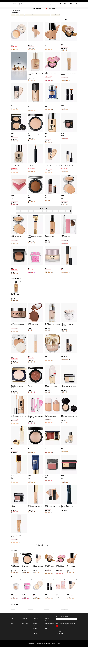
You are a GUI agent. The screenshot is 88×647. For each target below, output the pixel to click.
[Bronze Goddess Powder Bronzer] (35, 312)
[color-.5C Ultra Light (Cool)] (30, 511)
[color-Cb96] (31, 392)
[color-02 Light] (65, 331)
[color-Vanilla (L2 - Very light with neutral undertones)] (63, 272)
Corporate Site (46, 620)
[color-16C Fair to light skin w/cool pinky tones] (49, 422)
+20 (69, 109)
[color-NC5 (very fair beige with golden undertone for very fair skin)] (30, 110)
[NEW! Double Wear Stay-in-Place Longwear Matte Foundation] (35, 61)
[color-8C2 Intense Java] (13, 300)
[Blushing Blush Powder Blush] (69, 224)
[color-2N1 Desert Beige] (28, 242)
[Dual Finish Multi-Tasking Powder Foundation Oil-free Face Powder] (19, 122)
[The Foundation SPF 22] (52, 343)
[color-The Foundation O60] (51, 360)
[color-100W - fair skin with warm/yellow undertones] (32, 49)
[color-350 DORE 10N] (67, 80)
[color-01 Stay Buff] (14, 243)
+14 (52, 422)
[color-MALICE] (66, 138)
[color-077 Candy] (34, 423)
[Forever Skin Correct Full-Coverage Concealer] (69, 153)
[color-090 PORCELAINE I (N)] (13, 140)
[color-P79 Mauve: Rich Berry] (17, 204)
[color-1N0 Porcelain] (31, 242)
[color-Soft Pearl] (45, 109)
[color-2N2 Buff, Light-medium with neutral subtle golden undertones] (28, 80)
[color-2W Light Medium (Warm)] (28, 511)
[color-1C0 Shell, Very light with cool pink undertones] (31, 80)
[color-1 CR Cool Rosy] (49, 598)
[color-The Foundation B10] (45, 360)
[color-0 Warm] (14, 109)
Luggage (53, 8)
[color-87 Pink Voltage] (60, 573)
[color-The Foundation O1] (49, 360)
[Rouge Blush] (19, 494)
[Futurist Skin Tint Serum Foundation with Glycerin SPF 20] (16, 286)
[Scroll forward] (70, 211)
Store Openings (35, 631)
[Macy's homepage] (11, 10)
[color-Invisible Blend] (13, 331)
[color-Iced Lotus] (62, 243)
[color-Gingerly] (32, 392)
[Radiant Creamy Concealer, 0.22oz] (69, 255)
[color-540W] (46, 272)
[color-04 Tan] (67, 331)
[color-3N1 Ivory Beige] (11, 300)
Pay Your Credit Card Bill (25, 625)
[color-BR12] (65, 359)
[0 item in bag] (76, 4)
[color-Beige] (28, 171)
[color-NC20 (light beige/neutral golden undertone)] (46, 242)
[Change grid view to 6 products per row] (66, 19)
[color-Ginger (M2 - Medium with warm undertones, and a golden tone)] (66, 272)
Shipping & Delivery (13, 625)
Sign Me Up (66, 618)
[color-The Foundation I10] (46, 360)
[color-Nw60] (27, 572)
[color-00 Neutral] (11, 109)
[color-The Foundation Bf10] (48, 360)
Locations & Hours (35, 618)
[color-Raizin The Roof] (28, 392)
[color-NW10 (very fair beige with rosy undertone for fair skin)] (31, 110)
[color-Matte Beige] (63, 204)
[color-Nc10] (34, 139)
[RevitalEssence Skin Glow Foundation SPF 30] (52, 374)
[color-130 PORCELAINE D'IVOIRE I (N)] (16, 140)
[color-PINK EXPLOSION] (65, 138)
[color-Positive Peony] (51, 452)
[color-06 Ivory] (16, 362)
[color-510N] (48, 272)
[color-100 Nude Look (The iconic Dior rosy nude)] (11, 511)
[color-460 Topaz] (48, 392)
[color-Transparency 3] (16, 331)
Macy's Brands (35, 623)
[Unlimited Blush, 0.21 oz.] (52, 464)
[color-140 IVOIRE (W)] (17, 140)
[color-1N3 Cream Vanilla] (30, 482)
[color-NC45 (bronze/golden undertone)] (45, 242)
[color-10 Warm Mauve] (49, 480)
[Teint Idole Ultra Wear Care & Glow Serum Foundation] (19, 523)
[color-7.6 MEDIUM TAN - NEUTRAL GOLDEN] (73, 572)
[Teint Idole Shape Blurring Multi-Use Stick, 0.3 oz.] (52, 494)
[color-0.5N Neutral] (63, 109)
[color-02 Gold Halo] (13, 598)
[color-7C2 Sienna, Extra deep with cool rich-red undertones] (14, 572)
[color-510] (65, 482)
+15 (69, 80)
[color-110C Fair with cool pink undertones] (14, 542)
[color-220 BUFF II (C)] (11, 140)
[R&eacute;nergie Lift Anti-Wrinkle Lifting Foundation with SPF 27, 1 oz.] (69, 61)
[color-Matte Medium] (67, 204)
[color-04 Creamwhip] (11, 362)
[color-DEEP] (45, 200)
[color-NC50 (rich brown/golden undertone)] (51, 242)
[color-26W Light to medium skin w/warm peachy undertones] (45, 422)
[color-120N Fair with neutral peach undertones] (17, 542)
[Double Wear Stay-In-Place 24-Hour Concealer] (35, 494)
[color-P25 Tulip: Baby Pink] (11, 204)
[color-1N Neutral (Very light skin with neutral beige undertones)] (67, 392)
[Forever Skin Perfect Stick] (69, 92)
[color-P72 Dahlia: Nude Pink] (14, 204)
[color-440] (67, 482)
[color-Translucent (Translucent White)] (16, 49)
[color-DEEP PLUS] (49, 200)
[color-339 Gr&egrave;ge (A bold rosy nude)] (17, 511)
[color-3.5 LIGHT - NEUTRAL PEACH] (48, 49)
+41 (35, 49)
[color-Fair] (30, 362)
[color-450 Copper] (49, 392)
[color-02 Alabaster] (14, 362)
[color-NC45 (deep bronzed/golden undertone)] (31, 201)
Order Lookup (13, 620)
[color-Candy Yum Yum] (34, 392)
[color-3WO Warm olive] (66, 109)
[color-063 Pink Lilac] (34, 272)
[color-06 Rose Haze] (51, 80)
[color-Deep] (28, 330)
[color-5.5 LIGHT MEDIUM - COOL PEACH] (45, 49)
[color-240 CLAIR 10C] (63, 80)
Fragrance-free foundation (32, 607)
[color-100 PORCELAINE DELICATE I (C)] (14, 140)
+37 (52, 172)
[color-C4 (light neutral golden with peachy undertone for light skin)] (34, 110)
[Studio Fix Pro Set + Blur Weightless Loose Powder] (69, 404)
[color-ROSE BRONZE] (62, 138)
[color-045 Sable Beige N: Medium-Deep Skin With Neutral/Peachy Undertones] (48, 512)
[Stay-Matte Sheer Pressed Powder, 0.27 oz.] (19, 224)
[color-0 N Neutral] (46, 598)
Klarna (12, 618)
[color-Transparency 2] (14, 331)
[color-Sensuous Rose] (49, 452)
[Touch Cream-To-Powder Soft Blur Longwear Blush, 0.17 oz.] (19, 184)
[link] (19, 46)
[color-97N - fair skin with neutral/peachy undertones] (31, 49)
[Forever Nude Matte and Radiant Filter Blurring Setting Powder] (69, 312)
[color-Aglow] (63, 243)
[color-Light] (30, 330)
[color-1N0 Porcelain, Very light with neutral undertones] (34, 80)
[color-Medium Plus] (30, 452)
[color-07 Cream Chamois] (17, 362)
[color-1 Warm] (17, 109)
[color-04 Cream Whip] (16, 423)
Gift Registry (35, 636)
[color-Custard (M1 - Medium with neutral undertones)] (62, 272)
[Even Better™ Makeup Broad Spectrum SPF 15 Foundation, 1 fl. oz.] (52, 122)
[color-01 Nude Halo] (11, 598)
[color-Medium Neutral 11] (62, 50)
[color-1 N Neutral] (51, 598)
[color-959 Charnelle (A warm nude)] (16, 511)
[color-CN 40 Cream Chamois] (16, 172)
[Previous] (45, 31)
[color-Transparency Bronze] (11, 331)
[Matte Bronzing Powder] (19, 255)
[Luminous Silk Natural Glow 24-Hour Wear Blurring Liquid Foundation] (52, 31)
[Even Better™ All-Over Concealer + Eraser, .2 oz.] (35, 343)
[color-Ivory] (30, 171)
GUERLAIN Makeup (47, 607)
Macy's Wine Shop (35, 625)
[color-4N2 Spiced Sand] (34, 482)
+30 (19, 482)
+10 (52, 360)
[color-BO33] (65, 451)
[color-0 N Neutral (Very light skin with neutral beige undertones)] (62, 171)
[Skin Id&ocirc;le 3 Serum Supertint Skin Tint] (52, 404)
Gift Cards (23, 620)
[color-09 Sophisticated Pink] (51, 480)
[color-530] (63, 482)
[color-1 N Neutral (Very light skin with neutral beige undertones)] (66, 171)
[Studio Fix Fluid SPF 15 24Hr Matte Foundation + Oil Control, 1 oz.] (35, 92)
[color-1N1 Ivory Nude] (14, 393)
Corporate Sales (47, 618)
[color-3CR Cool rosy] (67, 109)
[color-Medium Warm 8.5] (63, 50)
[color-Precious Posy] (67, 243)
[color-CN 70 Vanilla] (17, 172)
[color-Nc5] (30, 139)
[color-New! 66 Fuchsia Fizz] (48, 80)
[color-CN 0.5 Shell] (46, 142)
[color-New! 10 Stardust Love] (45, 80)
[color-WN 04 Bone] (45, 142)
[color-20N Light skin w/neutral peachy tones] (51, 422)
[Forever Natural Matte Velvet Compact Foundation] (69, 374)
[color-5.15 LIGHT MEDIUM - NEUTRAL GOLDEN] (72, 572)
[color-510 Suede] (46, 392)
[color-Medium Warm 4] (66, 50)
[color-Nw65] (25, 572)
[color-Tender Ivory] (49, 109)
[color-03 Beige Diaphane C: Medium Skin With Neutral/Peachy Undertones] (46, 512)
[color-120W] (45, 272)
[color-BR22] (67, 359)
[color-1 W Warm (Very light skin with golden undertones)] (67, 171)
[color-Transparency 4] (17, 331)
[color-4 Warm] (38, 572)
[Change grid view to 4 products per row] (65, 19)
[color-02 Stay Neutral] (16, 243)
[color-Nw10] (32, 139)
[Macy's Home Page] (14, 4)
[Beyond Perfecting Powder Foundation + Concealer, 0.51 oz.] (19, 343)
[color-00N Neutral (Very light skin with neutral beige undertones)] (63, 392)
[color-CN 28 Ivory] (14, 172)
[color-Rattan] (31, 482)
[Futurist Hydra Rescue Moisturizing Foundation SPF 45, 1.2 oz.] (35, 224)
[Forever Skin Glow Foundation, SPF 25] (19, 92)
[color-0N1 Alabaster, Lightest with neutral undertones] (30, 80)
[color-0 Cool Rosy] (16, 109)
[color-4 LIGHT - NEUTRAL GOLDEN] (51, 49)
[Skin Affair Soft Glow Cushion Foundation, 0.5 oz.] (69, 31)
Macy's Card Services (25, 623)
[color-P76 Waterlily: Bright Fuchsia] (16, 204)
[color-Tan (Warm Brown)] (13, 49)
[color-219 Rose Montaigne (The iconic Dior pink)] (14, 511)
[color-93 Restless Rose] (59, 573)
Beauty (13, 10)
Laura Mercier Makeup (64, 607)
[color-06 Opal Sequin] (17, 598)
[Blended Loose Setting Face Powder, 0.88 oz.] (19, 312)
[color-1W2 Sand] (16, 393)
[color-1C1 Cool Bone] (30, 242)
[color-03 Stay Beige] (17, 243)
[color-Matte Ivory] (66, 204)
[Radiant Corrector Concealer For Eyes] (35, 153)
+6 (35, 171)
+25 (69, 171)
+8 (35, 452)
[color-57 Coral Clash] (57, 573)
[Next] (25, 31)
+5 (52, 80)
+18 (69, 359)
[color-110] (62, 482)
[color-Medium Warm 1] (67, 50)
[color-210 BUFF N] (62, 80)
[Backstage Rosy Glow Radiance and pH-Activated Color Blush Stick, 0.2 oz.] (35, 404)
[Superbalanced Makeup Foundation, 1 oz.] (19, 153)
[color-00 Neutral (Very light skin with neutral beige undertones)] (63, 171)
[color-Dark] (67, 422)
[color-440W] (49, 272)
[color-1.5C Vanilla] (14, 482)
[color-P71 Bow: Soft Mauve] (13, 204)
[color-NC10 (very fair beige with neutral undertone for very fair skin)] (28, 110)
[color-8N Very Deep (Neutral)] (32, 511)
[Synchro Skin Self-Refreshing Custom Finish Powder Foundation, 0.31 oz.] (69, 464)
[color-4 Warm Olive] (40, 572)
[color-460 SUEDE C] (66, 80)
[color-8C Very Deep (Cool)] (34, 511)
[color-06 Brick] (45, 480)
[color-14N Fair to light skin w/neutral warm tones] (48, 422)
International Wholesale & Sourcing (49, 623)
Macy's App (34, 620)
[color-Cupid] (66, 243)
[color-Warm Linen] (48, 109)
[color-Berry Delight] (65, 243)
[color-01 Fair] (63, 331)
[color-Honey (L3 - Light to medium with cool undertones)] (67, 272)
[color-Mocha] (31, 171)
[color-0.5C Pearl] (11, 482)
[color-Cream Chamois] (32, 362)
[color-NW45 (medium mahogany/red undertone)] (30, 201)
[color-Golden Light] (11, 273)
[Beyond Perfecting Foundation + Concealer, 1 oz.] (19, 404)
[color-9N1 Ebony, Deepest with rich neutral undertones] (16, 572)
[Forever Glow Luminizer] (16, 585)
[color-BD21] (66, 359)
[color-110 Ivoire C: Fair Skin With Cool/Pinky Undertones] (51, 512)
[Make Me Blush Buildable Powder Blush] (52, 61)
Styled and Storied (47, 631)
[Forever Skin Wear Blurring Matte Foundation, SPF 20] (52, 153)
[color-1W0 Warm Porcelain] (17, 393)
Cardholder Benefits (24, 618)
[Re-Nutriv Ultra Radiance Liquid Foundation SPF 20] (52, 312)
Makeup (16, 10)
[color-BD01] (63, 359)
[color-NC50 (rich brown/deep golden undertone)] (28, 201)
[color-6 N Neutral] (62, 109)
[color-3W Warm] (65, 109)
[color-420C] (51, 272)
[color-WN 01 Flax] (49, 142)
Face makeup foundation (14, 607)
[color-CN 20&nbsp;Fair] (13, 172)
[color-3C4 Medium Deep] (32, 482)
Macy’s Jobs (46, 625)
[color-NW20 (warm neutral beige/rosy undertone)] (34, 201)
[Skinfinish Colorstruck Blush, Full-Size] (35, 374)
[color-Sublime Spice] (46, 452)
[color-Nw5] (31, 139)
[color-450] (66, 482)
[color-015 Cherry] (32, 272)
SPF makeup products (64, 609)
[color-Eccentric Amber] (45, 452)
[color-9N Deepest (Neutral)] (31, 511)
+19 (52, 573)
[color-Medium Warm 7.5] (65, 50)
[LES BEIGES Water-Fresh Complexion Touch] (69, 343)
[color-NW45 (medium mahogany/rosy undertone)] (48, 242)
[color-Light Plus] (34, 452)
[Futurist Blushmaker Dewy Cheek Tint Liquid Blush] (52, 435)
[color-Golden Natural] (13, 273)
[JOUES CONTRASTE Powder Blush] (69, 122)
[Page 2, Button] (50, 545)
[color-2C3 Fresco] (49, 330)
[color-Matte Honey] (65, 204)
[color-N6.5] (24, 572)
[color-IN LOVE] (63, 138)
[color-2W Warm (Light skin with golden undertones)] (62, 392)
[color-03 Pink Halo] (14, 598)
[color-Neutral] (34, 362)
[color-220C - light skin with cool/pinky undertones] (28, 49)
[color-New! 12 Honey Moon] (46, 80)
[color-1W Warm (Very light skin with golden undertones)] (66, 392)
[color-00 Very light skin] (45, 598)
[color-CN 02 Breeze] (51, 142)
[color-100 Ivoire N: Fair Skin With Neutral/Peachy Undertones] (49, 512)
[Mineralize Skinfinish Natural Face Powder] (35, 435)
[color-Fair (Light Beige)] (17, 49)
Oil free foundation (30, 609)
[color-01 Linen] (14, 423)
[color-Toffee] (32, 171)
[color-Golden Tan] (14, 273)
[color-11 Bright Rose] (48, 480)
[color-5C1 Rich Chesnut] (14, 300)
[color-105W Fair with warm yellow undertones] (13, 542)
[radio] (11, 49)
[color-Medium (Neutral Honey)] (14, 49)
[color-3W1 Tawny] (46, 330)
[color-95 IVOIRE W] (65, 80)
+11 (69, 482)
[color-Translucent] (63, 422)
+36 (52, 49)
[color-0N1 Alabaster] (11, 393)
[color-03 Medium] (66, 331)
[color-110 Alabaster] (45, 392)
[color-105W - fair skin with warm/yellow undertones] (34, 49)
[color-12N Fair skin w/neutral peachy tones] (46, 422)
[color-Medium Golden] (31, 452)
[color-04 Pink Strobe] (16, 598)
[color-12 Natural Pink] (46, 480)
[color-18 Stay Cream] (13, 243)
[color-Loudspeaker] (30, 392)
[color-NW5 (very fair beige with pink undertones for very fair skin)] (32, 110)
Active (50, 8)
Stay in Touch (35, 628)
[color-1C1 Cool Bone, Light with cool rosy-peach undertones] (32, 80)
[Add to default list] (20, 281)
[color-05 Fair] (17, 423)
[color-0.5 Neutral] (13, 109)
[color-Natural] (16, 273)
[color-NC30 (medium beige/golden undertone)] (32, 201)
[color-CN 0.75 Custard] (48, 142)
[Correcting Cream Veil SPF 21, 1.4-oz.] (69, 494)
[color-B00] (63, 451)
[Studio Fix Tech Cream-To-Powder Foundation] (35, 184)
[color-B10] (62, 359)
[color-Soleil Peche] (51, 109)
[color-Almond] (34, 171)
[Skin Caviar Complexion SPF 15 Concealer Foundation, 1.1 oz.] (52, 92)
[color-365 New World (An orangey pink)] (13, 511)
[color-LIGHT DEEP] (48, 200)
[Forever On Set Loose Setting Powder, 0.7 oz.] (19, 31)
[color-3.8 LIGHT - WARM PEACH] (49, 49)
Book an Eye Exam (35, 633)
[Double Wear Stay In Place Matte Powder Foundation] (19, 374)
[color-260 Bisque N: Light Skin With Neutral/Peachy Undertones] (45, 512)
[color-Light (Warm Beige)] (11, 49)
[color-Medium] (17, 273)
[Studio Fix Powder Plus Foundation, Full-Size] (35, 122)
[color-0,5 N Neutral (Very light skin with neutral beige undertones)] (65, 171)
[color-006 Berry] (30, 272)
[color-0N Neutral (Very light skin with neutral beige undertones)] (65, 392)
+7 (52, 480)
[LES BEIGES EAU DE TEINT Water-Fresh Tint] (52, 184)
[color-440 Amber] (51, 392)
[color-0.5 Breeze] (13, 362)
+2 (69, 243)
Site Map (46, 628)
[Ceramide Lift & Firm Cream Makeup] (52, 255)
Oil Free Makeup (46, 609)
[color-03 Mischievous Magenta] (49, 80)
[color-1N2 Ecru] (32, 242)
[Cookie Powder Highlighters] (61, 585)
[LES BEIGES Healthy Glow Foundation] (69, 435)
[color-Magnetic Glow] (48, 452)
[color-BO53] (66, 451)
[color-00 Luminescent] (62, 331)
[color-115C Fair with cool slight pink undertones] (16, 542)
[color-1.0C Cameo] (13, 482)
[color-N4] (28, 139)
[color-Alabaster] (28, 362)
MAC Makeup (13, 609)
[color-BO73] (67, 451)
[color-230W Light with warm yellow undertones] (11, 542)
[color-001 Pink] (28, 272)
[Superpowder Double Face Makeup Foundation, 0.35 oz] (69, 184)
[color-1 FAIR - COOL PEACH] (46, 49)
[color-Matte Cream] (62, 204)
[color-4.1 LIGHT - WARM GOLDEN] (70, 572)
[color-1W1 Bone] (34, 242)
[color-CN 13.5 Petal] (11, 172)
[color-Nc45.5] (28, 572)
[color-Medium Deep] (32, 330)
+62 (35, 110)
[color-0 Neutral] (48, 172)
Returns (12, 623)
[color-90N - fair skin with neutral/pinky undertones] (30, 49)
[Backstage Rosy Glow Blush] (35, 255)
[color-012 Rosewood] (31, 272)
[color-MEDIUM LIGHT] (46, 200)
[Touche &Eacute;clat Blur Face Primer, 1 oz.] (19, 435)
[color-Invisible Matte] (11, 243)
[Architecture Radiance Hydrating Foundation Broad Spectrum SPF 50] (19, 464)
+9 (52, 109)
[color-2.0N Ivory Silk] (16, 482)
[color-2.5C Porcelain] (17, 482)
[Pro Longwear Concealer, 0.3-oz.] (52, 224)
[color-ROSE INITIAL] (67, 138)
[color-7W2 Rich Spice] (17, 300)
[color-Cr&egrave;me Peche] (46, 109)
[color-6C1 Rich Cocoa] (16, 300)
